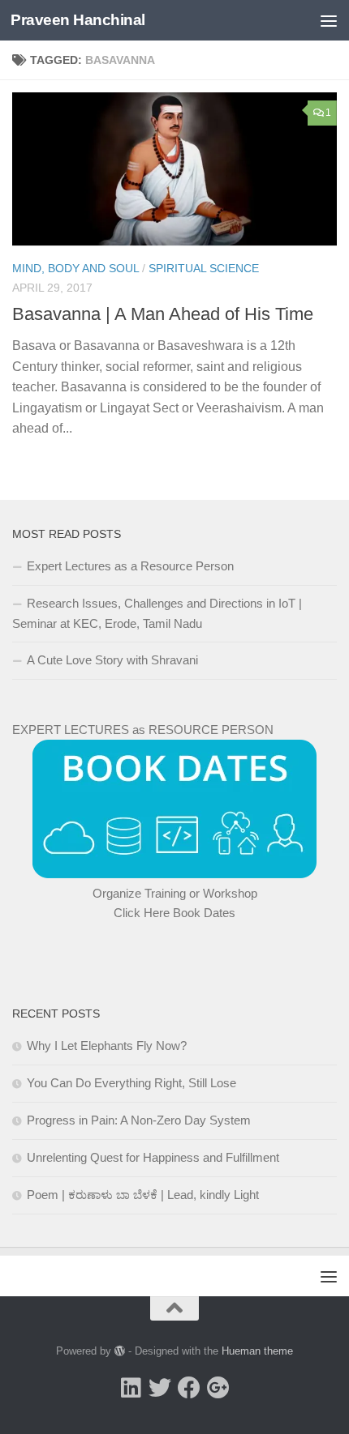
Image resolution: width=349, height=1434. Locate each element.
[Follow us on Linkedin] (130, 1387)
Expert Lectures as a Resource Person (130, 566)
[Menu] (328, 20)
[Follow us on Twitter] (160, 1387)
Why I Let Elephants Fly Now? (107, 1045)
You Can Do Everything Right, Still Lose (131, 1083)
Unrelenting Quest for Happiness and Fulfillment (153, 1157)
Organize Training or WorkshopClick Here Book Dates (175, 903)
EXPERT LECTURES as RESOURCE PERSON (143, 729)
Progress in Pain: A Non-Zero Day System (139, 1120)
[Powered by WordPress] (119, 1351)
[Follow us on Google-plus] (218, 1387)
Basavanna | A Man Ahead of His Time (162, 314)
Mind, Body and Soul (75, 268)
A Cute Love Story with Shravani (112, 660)
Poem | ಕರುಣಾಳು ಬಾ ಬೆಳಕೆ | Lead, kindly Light (143, 1194)
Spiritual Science (204, 268)
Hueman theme (257, 1351)
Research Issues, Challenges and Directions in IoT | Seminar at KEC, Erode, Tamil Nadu (157, 613)
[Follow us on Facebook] (189, 1387)
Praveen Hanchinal (78, 19)
